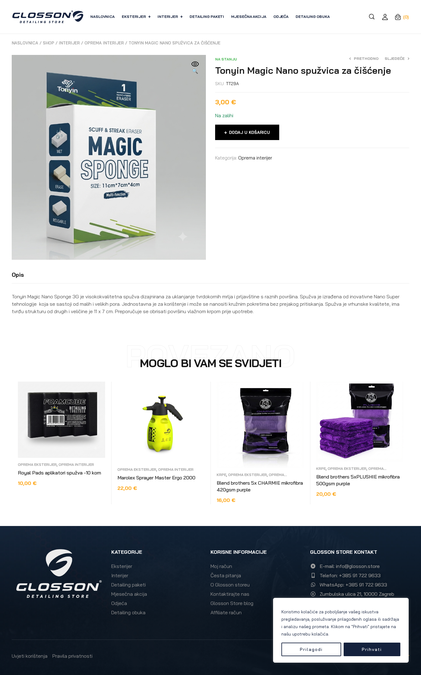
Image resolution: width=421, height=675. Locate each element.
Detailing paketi (128, 585)
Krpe (221, 474)
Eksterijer (121, 566)
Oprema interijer (104, 42)
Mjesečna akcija (129, 594)
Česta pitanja (226, 575)
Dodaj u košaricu (249, 132)
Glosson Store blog (232, 603)
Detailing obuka (128, 612)
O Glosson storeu (230, 585)
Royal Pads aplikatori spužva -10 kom (59, 473)
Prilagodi (311, 649)
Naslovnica (25, 42)
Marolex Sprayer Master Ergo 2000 (156, 477)
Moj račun (221, 566)
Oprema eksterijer (37, 464)
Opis (18, 274)
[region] (341, 630)
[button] (195, 68)
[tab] (18, 275)
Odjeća (119, 603)
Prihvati (372, 649)
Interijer (69, 42)
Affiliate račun (226, 612)
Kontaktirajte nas (230, 594)
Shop (48, 42)
